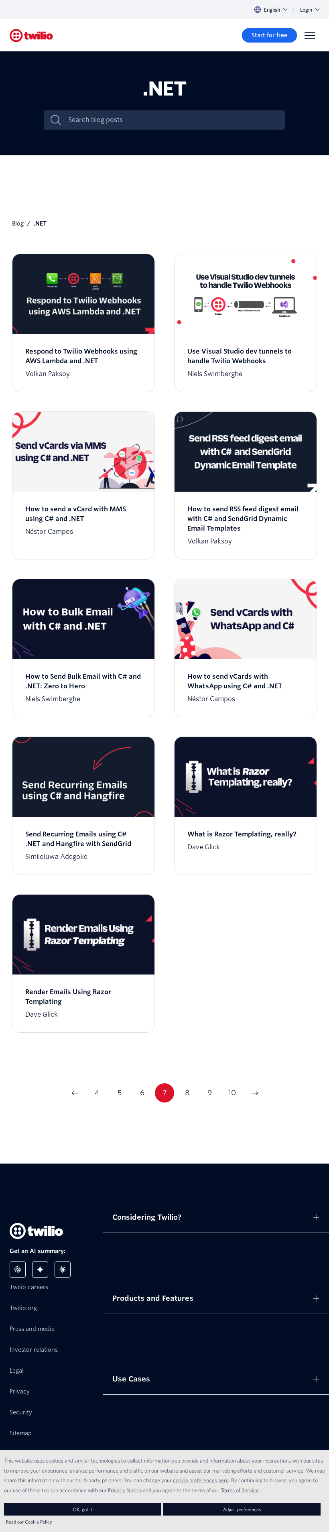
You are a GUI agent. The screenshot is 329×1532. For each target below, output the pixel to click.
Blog (18, 223)
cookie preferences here (201, 1480)
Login (306, 10)
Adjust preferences (242, 1509)
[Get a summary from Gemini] (40, 1269)
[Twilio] (31, 35)
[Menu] (309, 35)
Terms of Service (240, 1490)
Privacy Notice (125, 1490)
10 (232, 1092)
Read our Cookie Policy (29, 1521)
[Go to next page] (254, 1093)
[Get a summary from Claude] (63, 1269)
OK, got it (82, 1509)
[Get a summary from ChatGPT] (18, 1269)
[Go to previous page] (74, 1093)
